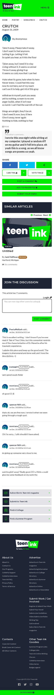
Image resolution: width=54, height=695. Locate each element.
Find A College (16, 510)
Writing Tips (33, 620)
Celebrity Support (8, 572)
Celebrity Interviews (10, 576)
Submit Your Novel (36, 610)
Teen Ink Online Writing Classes (38, 655)
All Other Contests (9, 651)
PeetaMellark (15, 329)
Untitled (7, 251)
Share (5, 159)
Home (4, 20)
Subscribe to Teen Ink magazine (37, 628)
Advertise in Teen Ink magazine (37, 564)
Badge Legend (34, 667)
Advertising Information (38, 569)
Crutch (43, 20)
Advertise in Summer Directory (37, 581)
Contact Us (6, 566)
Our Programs (7, 569)
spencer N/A (15, 404)
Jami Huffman (11, 257)
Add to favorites (26, 188)
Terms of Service (8, 586)
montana (13, 385)
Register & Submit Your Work (40, 606)
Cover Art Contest (9, 644)
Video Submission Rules (38, 616)
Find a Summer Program (21, 519)
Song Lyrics (29, 20)
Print (6, 127)
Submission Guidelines (38, 613)
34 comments (10, 264)
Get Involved (34, 623)
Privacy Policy (7, 583)
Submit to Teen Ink (19, 501)
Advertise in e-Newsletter (39, 590)
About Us (5, 562)
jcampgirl (13, 367)
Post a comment (26, 181)
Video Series (34, 664)
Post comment (42, 319)
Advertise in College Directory (37, 574)
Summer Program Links (38, 647)
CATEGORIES (26, 692)
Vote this (41, 173)
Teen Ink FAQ (7, 579)
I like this (15, 173)
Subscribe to (24, 493)
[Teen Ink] (13, 7)
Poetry (15, 20)
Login (46, 297)
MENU (44, 7)
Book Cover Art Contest (11, 647)
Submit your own (26, 194)
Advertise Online (35, 586)
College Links (34, 650)
